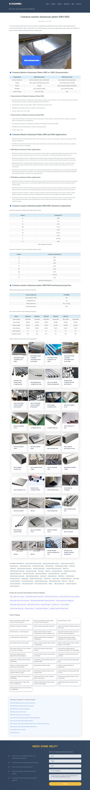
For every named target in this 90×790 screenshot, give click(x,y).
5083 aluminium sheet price (17, 571)
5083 (24, 28)
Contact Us (78, 4)
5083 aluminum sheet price (24, 568)
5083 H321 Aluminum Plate (69, 406)
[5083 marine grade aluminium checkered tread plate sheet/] (37, 347)
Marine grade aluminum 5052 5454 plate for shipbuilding (20, 688)
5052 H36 (33, 510)
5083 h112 (65, 568)
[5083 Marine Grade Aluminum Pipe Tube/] (37, 374)
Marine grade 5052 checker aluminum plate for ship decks (44, 677)
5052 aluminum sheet (54, 581)
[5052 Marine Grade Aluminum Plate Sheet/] (53, 349)
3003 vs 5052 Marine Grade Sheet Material (43, 649)
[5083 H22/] (20, 546)
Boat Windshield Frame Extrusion (18, 729)
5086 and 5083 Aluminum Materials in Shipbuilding (44, 638)
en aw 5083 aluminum (27, 581)
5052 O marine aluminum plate (51, 406)
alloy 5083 (64, 573)
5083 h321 (72, 566)
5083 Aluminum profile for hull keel (18, 711)
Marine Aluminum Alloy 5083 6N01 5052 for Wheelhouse (23, 726)
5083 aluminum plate (25, 566)
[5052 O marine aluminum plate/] (53, 397)
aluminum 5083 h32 (71, 583)
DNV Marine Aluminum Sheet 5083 (19, 643)
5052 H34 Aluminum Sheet (35, 447)
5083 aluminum (14, 566)
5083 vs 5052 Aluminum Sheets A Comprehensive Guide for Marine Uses (44, 632)
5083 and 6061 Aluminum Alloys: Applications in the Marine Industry (67, 638)
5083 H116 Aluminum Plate (19, 426)
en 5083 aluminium (15, 581)
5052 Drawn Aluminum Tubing (70, 468)
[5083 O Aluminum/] (70, 524)
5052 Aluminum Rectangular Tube (69, 447)
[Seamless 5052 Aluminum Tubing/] (37, 480)
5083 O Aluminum (68, 531)
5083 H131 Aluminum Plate (36, 530)
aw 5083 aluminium (57, 571)
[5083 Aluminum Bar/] (53, 503)
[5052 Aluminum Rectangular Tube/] (70, 438)
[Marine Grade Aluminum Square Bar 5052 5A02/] (70, 372)
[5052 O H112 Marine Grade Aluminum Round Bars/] (37, 395)
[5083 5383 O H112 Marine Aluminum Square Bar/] (70, 542)
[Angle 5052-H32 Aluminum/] (70, 480)
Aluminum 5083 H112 (52, 427)
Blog (73, 4)
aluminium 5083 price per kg (53, 568)
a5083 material (70, 576)
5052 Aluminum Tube (52, 448)
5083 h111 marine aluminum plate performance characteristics (19, 666)
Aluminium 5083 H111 (36, 427)
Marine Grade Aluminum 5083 (33, 563)
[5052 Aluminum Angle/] (53, 482)
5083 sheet (43, 576)
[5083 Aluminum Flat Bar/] (70, 418)
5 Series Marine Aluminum (67, 563)
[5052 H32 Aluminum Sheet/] (20, 438)
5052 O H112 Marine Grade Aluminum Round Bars (35, 405)
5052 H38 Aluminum (19, 510)
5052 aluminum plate (27, 583)
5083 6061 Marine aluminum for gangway (19, 708)
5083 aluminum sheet (38, 566)
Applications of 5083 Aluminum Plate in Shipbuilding (20, 660)
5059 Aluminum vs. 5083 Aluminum (19, 631)
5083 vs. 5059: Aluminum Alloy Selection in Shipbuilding (44, 643)
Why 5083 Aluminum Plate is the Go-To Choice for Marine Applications (68, 632)
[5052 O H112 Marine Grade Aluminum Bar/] (53, 374)
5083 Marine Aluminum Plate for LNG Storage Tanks (44, 671)
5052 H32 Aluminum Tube (52, 468)
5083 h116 (13, 568)
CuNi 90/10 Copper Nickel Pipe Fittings (58, 608)
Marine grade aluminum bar (51, 596)
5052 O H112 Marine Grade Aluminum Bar (53, 383)
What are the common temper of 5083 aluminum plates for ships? (20, 671)
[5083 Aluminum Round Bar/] (70, 500)
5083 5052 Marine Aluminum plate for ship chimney (22, 706)
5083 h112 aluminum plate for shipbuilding (66, 666)
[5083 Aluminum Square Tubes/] (20, 521)
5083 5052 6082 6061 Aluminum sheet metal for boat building (44, 682)
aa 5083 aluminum (15, 578)
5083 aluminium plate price (17, 576)
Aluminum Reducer (29, 608)
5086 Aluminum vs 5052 (64, 620)
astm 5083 (76, 578)
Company (53, 4)
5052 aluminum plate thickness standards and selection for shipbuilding (68, 649)
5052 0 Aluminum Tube (19, 489)
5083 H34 (33, 554)
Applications (67, 4)
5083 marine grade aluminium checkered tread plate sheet (36, 358)
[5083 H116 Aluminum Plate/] (20, 418)
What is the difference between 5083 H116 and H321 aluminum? (43, 621)
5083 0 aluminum (14, 586)
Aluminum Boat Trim (15, 732)
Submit (65, 784)
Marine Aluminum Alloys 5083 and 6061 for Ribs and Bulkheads (25, 717)
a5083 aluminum (52, 576)
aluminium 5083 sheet (39, 568)
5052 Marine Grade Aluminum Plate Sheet (52, 359)
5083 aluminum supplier (61, 566)
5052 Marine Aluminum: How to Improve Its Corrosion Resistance (20, 649)
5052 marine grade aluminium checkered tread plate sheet (69, 358)
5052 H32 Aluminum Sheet (19, 447)
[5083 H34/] (37, 546)
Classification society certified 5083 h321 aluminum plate (45, 660)
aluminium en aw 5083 (70, 571)
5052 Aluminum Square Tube (17, 468)
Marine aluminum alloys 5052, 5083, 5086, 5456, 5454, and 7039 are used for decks (29, 723)
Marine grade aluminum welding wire (65, 600)
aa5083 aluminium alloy (36, 578)
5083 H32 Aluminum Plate (52, 530)
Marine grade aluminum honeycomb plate (69, 596)
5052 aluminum (49, 566)
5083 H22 (16, 554)
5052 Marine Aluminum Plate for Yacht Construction (68, 677)
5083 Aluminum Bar (52, 510)
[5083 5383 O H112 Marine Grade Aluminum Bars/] (20, 372)
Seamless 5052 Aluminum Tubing (35, 489)
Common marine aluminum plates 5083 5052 (68, 660)
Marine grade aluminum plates (17, 596)
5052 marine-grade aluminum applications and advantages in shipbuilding (18, 655)
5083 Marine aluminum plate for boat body (67, 682)
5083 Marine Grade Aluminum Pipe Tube (36, 383)
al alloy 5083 (55, 578)
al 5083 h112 (47, 578)
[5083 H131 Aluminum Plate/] (37, 521)
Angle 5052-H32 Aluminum (68, 489)
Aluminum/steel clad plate (42, 608)
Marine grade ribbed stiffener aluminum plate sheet (43, 600)
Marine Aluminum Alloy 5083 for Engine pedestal (21, 720)
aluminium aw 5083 (31, 571)
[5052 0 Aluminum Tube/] (20, 482)
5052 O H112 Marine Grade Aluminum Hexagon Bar (19, 405)
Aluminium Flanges (45, 604)
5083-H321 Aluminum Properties (18, 626)
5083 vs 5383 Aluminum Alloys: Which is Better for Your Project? (68, 643)
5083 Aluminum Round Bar (70, 509)
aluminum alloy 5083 (28, 573)
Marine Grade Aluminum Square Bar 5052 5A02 (69, 382)
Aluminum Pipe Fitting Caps (16, 608)
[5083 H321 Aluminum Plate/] (70, 397)
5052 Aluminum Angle (53, 489)
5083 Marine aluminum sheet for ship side (20, 714)
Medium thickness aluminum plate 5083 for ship (68, 671)
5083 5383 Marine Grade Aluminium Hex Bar (53, 552)
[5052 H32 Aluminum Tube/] (53, 459)
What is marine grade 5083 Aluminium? (44, 626)
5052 (57, 28)
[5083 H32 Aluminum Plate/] (53, 522)
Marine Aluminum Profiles (34, 604)
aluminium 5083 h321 (41, 573)
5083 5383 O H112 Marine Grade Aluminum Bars (18, 382)
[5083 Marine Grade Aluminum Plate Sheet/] (20, 349)
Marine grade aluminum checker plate (35, 596)
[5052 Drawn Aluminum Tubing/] (70, 459)
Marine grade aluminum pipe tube (18, 604)
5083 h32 (47, 571)
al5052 (50, 583)
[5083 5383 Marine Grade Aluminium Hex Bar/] (53, 542)
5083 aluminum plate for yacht (42, 665)
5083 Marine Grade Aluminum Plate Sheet (19, 359)
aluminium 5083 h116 (15, 573)
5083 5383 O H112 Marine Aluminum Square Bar (69, 552)
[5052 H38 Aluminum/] (20, 503)
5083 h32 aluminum (59, 583)
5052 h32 (64, 581)
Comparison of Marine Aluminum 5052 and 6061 (68, 655)
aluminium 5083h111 (66, 578)
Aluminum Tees (55, 604)
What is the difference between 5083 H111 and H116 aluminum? (19, 621)
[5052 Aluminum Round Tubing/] (37, 459)
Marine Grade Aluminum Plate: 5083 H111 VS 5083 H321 (19, 682)
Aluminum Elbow (65, 604)
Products (60, 4)
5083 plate (41, 571)
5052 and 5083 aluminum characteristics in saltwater (44, 655)
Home (47, 4)
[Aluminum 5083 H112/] (53, 419)
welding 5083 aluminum (41, 581)
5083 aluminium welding (32, 576)
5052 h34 (71, 581)
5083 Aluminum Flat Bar (69, 426)
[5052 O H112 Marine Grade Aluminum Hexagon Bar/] (20, 395)
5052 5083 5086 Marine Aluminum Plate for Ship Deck (22, 703)
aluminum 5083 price (53, 573)
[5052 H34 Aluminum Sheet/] (37, 438)
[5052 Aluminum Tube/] (53, 440)
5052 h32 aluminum (15, 583)
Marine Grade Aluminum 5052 (51, 563)
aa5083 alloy (24, 578)
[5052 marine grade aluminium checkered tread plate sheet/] (70, 347)
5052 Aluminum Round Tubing (36, 468)
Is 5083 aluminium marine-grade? (19, 637)
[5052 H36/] (37, 503)
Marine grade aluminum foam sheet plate (19, 600)
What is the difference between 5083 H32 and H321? (69, 627)
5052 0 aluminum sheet (41, 583)
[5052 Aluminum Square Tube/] (20, 459)
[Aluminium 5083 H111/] (37, 419)
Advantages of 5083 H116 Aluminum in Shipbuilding (20, 677)
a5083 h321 (61, 576)
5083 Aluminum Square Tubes (18, 530)
